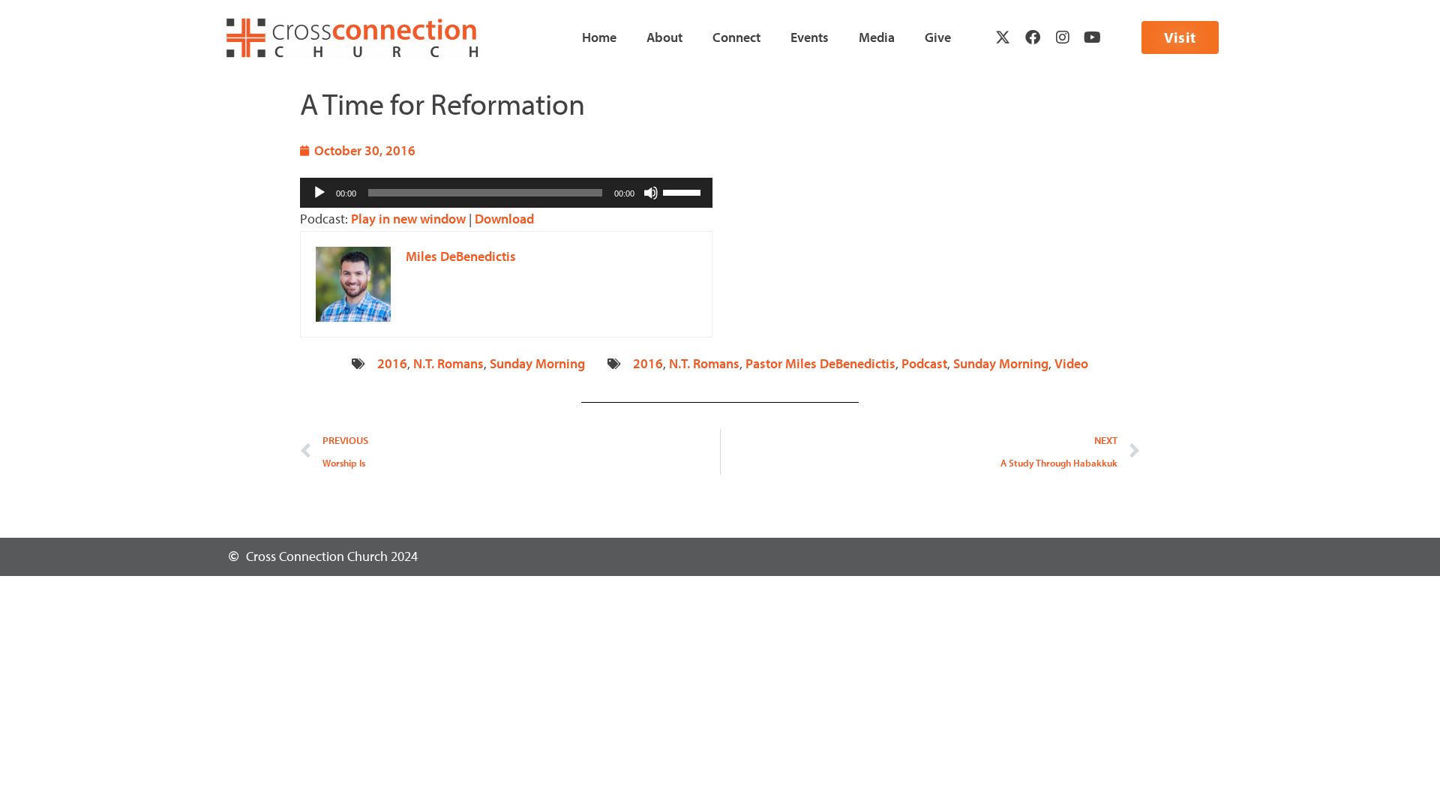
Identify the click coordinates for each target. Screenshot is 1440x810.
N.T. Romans (448, 363)
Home (599, 37)
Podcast (924, 363)
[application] (506, 193)
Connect (736, 37)
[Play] (319, 192)
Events (809, 37)
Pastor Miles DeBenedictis (821, 363)
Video (1071, 363)
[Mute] (651, 192)
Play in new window (408, 218)
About (664, 37)
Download (504, 218)
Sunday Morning (537, 363)
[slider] (684, 191)
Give (938, 37)
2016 (392, 363)
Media (877, 37)
